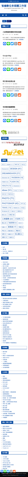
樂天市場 (5, 405)
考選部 (4, 287)
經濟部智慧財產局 (7, 283)
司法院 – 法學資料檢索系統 (9, 277)
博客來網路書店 (6, 380)
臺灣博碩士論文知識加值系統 (10, 274)
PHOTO (8, 198)
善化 (4, 215)
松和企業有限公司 (7, 323)
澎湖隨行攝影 (6, 327)
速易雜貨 (5, 378)
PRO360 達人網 (6, 462)
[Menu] (6, 15)
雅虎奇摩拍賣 (6, 409)
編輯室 (16, 34)
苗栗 (4, 234)
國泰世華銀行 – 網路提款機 (9, 392)
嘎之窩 (4, 249)
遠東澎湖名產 (6, 333)
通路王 (10, 234)
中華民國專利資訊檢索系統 (9, 281)
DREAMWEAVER (11, 173)
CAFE (23, 164)
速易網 (4, 340)
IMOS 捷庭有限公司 (7, 338)
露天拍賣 (5, 407)
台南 (19, 211)
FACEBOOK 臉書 (7, 399)
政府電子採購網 (6, 466)
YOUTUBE (5, 384)
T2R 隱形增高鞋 (6, 317)
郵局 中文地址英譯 (7, 428)
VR (22, 208)
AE (3, 164)
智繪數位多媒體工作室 (14, 5)
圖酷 (4, 438)
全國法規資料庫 (6, 275)
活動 (4, 227)
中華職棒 (5, 417)
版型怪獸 (5, 434)
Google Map (7, 56)
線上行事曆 (5, 253)
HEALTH (6, 186)
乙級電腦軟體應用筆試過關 (12, 32)
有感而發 (13, 223)
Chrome (5, 169)
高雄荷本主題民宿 (7, 336)
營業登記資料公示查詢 (8, 464)
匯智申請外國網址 (7, 444)
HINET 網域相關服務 (7, 432)
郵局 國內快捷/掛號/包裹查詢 (10, 298)
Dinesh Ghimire (22, 475)
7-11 (4, 390)
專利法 (4, 285)
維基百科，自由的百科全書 (9, 268)
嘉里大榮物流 (6, 308)
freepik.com (6, 448)
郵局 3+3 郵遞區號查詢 (8, 355)
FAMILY (5, 182)
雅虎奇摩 (5, 351)
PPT (23, 203)
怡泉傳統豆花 (6, 331)
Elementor (5, 177)
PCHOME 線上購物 (7, 411)
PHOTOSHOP (10, 203)
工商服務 (7, 219)
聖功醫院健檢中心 (7, 329)
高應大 (4, 237)
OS (21, 190)
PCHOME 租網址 (7, 442)
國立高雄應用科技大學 (8, 270)
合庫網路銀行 (6, 365)
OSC (4, 194)
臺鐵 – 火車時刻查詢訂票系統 (10, 401)
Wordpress (5, 211)
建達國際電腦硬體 (7, 363)
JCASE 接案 (6, 459)
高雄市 (11, 237)
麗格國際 (5, 325)
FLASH (14, 182)
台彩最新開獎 (6, 367)
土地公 (11, 215)
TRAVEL (6, 208)
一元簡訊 (5, 361)
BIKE (17, 164)
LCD (15, 190)
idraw (7, 190)
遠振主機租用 (6, 426)
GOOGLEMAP (6, 388)
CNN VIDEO (5, 262)
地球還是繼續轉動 (9, 107)
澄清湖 (12, 227)
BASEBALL (9, 164)
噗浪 (4, 376)
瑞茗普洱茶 (5, 319)
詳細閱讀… (21, 39)
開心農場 (18, 234)
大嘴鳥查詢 (5, 300)
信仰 (13, 211)
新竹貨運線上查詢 (7, 304)
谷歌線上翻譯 (6, 264)
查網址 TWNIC (6, 430)
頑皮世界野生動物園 (8, 321)
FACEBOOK (17, 178)
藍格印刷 (5, 468)
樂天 (20, 223)
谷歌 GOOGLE (6, 357)
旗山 (4, 223)
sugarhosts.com (7, 446)
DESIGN (15, 168)
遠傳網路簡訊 (6, 394)
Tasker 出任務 (6, 461)
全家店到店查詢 (6, 306)
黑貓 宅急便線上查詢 (8, 302)
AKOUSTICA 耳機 (7, 335)
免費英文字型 (6, 436)
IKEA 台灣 (5, 382)
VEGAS (16, 208)
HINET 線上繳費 (6, 403)
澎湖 (21, 227)
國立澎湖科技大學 (7, 272)
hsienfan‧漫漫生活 (8, 251)
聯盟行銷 (11, 230)
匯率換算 (5, 386)
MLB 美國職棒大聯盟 (8, 415)
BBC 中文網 (5, 266)
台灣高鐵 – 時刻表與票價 (9, 413)
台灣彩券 (5, 359)
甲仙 (4, 230)
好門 (4, 247)
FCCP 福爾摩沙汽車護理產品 (9, 342)
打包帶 (19, 219)
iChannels (16, 186)
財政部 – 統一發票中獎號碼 (9, 398)
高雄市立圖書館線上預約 (9, 289)
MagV (4, 440)
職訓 (18, 230)
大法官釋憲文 (6, 279)
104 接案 (5, 457)
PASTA (10, 194)
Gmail (4, 353)
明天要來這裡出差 (9, 81)
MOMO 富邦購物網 (7, 396)
